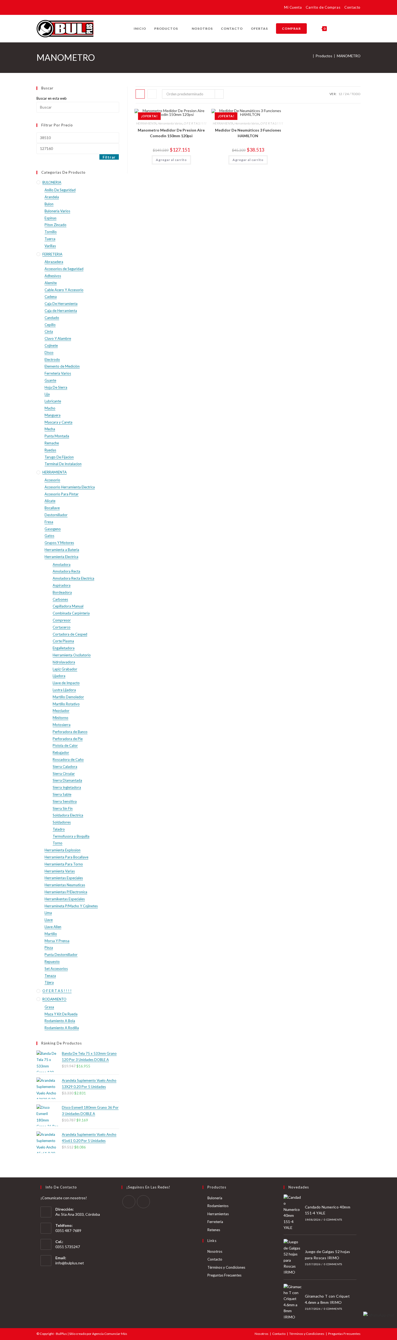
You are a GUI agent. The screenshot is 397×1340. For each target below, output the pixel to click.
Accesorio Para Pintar (62, 494)
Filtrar (109, 157)
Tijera (49, 982)
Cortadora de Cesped (70, 634)
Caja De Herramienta (61, 303)
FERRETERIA (52, 254)
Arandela (52, 197)
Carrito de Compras (323, 7)
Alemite (51, 283)
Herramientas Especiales (64, 878)
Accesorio (52, 480)
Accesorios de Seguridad (64, 269)
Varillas (50, 246)
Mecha (50, 429)
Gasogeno (53, 529)
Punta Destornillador (61, 954)
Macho (50, 408)
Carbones (60, 599)
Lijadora (59, 676)
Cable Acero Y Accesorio (64, 290)
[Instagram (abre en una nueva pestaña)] (47, 8)
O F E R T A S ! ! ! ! (195, 123)
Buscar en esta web (51, 98)
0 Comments (333, 1219)
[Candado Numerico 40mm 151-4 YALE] (293, 1212)
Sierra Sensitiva (65, 801)
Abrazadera (54, 262)
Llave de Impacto (66, 683)
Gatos (49, 535)
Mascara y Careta (58, 422)
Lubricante (53, 401)
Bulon (49, 204)
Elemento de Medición (62, 366)
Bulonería (214, 1198)
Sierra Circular (64, 773)
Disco (49, 352)
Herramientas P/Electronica (66, 892)
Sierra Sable (62, 794)
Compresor (62, 620)
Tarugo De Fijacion (59, 457)
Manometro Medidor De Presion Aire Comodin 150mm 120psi (171, 133)
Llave (49, 920)
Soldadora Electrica (68, 815)
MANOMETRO (349, 56)
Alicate (50, 501)
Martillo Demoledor (68, 697)
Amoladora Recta (66, 571)
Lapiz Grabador (65, 669)
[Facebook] (128, 1201)
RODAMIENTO (54, 999)
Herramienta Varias (170, 123)
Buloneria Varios (57, 211)
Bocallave (52, 508)
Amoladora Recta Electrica (73, 578)
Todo (356, 94)
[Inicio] (309, 56)
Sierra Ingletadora (67, 787)
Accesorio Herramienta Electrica (70, 487)
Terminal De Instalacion (63, 464)
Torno (57, 843)
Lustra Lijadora (64, 690)
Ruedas (50, 450)
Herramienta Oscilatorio (72, 655)
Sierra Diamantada (67, 780)
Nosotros (214, 1251)
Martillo (51, 934)
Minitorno (60, 718)
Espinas (50, 218)
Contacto (352, 7)
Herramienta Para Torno (64, 864)
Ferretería (215, 1222)
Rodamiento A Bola (60, 1021)
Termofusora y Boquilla (71, 836)
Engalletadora (64, 648)
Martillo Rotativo (66, 704)
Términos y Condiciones (226, 1267)
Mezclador (61, 710)
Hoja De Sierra (56, 387)
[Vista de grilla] (140, 94)
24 (347, 94)
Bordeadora (62, 592)
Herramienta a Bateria (62, 550)
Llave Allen (53, 927)
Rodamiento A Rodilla (62, 1028)
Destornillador (56, 515)
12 (340, 94)
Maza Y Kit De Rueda (61, 1014)
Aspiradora (61, 585)
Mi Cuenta (293, 7)
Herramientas (218, 1214)
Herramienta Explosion (62, 850)
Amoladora (61, 564)
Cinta (49, 331)
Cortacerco (61, 627)
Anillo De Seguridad (60, 190)
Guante (50, 380)
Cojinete (51, 345)
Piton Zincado (55, 225)
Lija (47, 394)
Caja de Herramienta (61, 310)
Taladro (59, 829)
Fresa (49, 522)
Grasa (49, 1007)
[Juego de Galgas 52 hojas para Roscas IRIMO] (293, 1257)
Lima (48, 913)
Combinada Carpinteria (71, 613)
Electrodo (52, 359)
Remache (52, 443)
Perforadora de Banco (70, 732)
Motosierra (61, 725)
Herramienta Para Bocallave (66, 857)
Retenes (213, 1230)
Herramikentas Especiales (65, 899)
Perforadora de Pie (68, 739)
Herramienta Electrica (61, 557)
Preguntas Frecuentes (224, 1275)
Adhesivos (53, 276)
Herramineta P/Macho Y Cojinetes (71, 906)
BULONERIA (51, 182)
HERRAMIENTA (146, 123)
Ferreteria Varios (58, 373)
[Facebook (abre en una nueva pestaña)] (39, 8)
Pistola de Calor (65, 745)
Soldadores (62, 822)
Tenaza (50, 975)
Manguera (52, 415)
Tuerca (50, 239)
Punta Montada (57, 436)
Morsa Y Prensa (57, 941)
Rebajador (61, 752)
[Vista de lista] (152, 94)
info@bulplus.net (69, 1263)
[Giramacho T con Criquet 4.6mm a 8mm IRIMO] (293, 1302)
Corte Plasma (63, 641)
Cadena (51, 296)
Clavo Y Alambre (58, 338)
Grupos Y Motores (59, 542)
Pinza (49, 947)
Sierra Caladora (65, 766)
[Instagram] (143, 1201)
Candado (52, 317)
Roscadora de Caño (68, 759)
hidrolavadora (64, 662)
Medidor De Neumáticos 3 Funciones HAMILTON (248, 133)
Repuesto (52, 961)
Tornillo (51, 232)
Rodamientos (217, 1206)
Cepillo (50, 325)
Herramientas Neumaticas (65, 885)
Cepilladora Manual (68, 606)
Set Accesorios (56, 968)
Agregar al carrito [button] (171, 160)
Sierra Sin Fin (63, 808)
